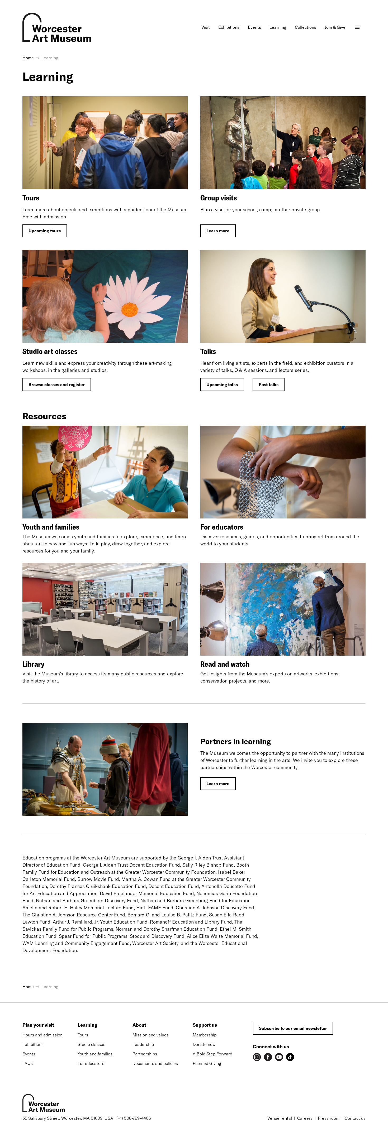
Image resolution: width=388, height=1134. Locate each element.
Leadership (143, 1044)
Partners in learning (235, 741)
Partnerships (145, 1053)
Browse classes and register (57, 384)
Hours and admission (42, 1034)
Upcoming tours (45, 230)
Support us (205, 1025)
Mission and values (151, 1034)
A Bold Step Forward (212, 1053)
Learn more (217, 230)
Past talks (268, 384)
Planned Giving (207, 1063)
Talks (208, 351)
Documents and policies (155, 1063)
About (139, 1025)
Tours (30, 197)
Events (28, 1053)
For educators (221, 526)
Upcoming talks (222, 384)
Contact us (355, 1118)
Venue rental (279, 1118)
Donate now (204, 1044)
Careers (305, 1118)
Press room (328, 1118)
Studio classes (91, 1044)
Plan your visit (38, 1025)
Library (33, 664)
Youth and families (50, 526)
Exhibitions (33, 1044)
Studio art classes (49, 351)
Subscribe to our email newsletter (293, 1028)
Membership (204, 1034)
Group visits (218, 197)
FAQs (27, 1063)
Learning (87, 1025)
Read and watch (225, 664)
